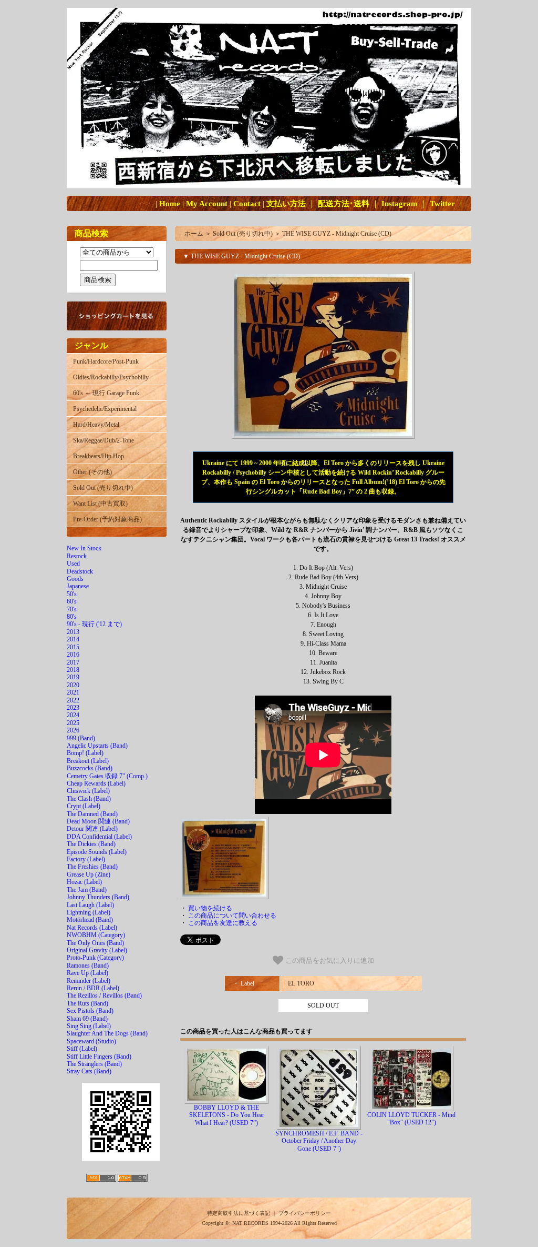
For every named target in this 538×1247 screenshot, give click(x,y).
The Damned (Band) (92, 814)
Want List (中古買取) (100, 503)
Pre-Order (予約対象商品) (107, 519)
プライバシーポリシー (304, 1213)
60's (72, 601)
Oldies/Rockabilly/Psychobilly (111, 377)
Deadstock (80, 571)
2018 (73, 669)
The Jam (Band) (87, 889)
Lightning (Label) (88, 912)
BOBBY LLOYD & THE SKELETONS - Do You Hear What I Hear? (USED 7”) (226, 1115)
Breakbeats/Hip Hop (98, 456)
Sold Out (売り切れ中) (103, 487)
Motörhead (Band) (90, 919)
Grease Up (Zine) (88, 874)
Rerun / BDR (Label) (93, 988)
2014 (73, 639)
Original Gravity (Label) (97, 950)
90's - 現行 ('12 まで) (94, 624)
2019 (73, 677)
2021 (73, 692)
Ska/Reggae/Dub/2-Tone (103, 440)
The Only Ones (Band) (95, 943)
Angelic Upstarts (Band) (97, 745)
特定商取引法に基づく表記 (238, 1213)
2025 (73, 723)
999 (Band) (81, 738)
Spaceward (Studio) (91, 1041)
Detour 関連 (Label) (92, 828)
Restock (77, 556)
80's (72, 616)
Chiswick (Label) (88, 791)
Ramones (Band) (88, 965)
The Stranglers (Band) (94, 1064)
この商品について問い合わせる (232, 915)
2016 (73, 654)
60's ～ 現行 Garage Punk (106, 393)
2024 (73, 715)
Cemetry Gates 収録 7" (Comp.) (107, 776)
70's (72, 609)
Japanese (78, 586)
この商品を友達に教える (222, 923)
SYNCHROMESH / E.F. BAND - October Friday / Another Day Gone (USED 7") (319, 1141)
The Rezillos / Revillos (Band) (104, 995)
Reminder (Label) (88, 980)
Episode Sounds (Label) (97, 852)
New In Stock (84, 548)
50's (72, 594)
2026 (73, 730)
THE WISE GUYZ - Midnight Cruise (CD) (336, 233)
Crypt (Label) (83, 806)
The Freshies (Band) (92, 866)
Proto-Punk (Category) (95, 957)
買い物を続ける (210, 908)
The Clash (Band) (89, 798)
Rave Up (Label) (87, 973)
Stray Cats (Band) (89, 1071)
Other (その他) (92, 472)
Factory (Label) (86, 859)
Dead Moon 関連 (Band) (98, 821)
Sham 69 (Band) (87, 1018)
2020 (73, 685)
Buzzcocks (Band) (89, 768)
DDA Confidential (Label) (99, 836)
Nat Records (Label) (92, 927)
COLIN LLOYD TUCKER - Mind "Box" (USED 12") (411, 1118)
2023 (73, 707)
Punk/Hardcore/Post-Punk (106, 361)
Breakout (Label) (88, 761)
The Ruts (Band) (87, 1003)
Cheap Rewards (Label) (96, 783)
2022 (73, 700)
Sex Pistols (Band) (90, 1010)
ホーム (193, 233)
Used (73, 563)
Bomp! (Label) (85, 753)
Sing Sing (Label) (89, 1026)
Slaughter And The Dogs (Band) (107, 1033)
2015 (73, 647)
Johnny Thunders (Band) (98, 897)
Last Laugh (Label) (90, 905)
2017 (73, 662)
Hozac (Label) (84, 882)
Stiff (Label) (82, 1048)
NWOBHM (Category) (96, 935)
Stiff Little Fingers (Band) (99, 1056)
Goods (75, 578)
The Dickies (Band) (91, 844)
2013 (73, 632)
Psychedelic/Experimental (105, 409)
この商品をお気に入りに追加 (328, 960)
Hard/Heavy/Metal (96, 424)
